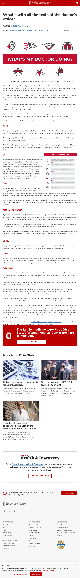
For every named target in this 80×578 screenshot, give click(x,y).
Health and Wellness (16, 31)
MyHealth (6, 551)
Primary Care (31, 31)
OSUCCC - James (62, 525)
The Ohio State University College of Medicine (46, 322)
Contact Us (32, 546)
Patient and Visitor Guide (10, 540)
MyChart (5, 530)
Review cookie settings (20, 574)
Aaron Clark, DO (19, 25)
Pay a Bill (5, 527)
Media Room (32, 538)
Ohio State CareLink (35, 527)
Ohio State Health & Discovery (28, 464)
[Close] (77, 565)
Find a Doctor (7, 532)
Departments (33, 530)
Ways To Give (33, 541)
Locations (6, 538)
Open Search (77, 3)
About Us (6, 548)
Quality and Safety (34, 543)
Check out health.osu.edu (40, 476)
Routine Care (43, 31)
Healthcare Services (9, 535)
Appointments (7, 525)
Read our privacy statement (47, 570)
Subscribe (69, 493)
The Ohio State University (64, 530)
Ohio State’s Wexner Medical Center (41, 324)
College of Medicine (62, 527)
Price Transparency (8, 543)
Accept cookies (36, 574)
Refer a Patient (33, 525)
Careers (31, 535)
